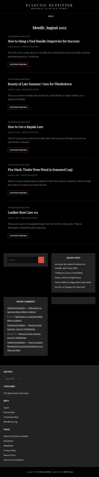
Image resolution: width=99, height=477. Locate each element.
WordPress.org (10, 421)
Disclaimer (8, 441)
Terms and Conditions (14, 460)
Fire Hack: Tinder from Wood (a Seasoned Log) (40, 169)
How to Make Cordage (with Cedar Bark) (73, 282)
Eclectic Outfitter (49, 5)
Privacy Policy (10, 450)
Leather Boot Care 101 (23, 212)
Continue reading (19, 65)
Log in (6, 407)
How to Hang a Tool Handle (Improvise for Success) (43, 41)
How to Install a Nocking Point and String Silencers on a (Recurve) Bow (25, 346)
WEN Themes (68, 472)
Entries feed (9, 412)
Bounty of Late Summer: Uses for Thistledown (40, 84)
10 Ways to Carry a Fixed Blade (69, 273)
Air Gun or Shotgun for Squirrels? (70, 287)
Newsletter (9, 445)
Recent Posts (9, 455)
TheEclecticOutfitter (29, 47)
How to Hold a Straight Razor (68, 277)
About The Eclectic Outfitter (16, 436)
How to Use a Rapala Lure (25, 127)
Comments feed (11, 417)
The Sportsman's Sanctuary (19, 36)
